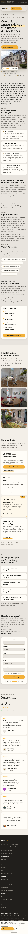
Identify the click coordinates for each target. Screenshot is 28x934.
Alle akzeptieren (7, 928)
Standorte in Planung (6, 899)
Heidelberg (16, 918)
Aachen (11, 915)
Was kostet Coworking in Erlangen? (10, 569)
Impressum (4, 859)
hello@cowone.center (22, 2)
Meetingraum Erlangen (17, 603)
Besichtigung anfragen (9, 47)
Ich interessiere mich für (9, 640)
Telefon (7, 667)
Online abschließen (14, 467)
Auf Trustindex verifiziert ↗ (8, 713)
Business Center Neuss (6, 902)
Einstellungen (14, 932)
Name (4, 653)
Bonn (15, 915)
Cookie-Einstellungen (6, 873)
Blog (2, 896)
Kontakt (3, 865)
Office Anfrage (16, 8)
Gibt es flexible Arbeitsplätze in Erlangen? (12, 576)
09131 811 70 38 (9, 319)
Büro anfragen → (7, 492)
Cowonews (4, 867)
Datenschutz (4, 862)
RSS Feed (3, 907)
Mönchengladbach (22, 915)
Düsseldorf (3, 915)
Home (2, 14)
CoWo (5, 9)
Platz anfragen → (7, 514)
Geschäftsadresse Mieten (7, 890)
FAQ (2, 870)
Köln (8, 915)
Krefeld (2, 918)
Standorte (7, 14)
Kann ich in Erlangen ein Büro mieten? (11, 583)
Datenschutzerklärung (16, 673)
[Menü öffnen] (24, 8)
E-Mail (4, 660)
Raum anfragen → (7, 537)
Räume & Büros (5, 882)
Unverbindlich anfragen (14, 677)
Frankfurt (7, 918)
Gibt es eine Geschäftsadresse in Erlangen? (12, 591)
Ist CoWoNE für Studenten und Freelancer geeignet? (12, 598)
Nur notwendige (20, 928)
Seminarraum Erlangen (8, 605)
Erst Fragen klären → (8, 470)
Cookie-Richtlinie (4, 926)
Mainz (12, 918)
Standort (5, 646)
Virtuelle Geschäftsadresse (7, 884)
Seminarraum (4, 887)
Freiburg (22, 918)
